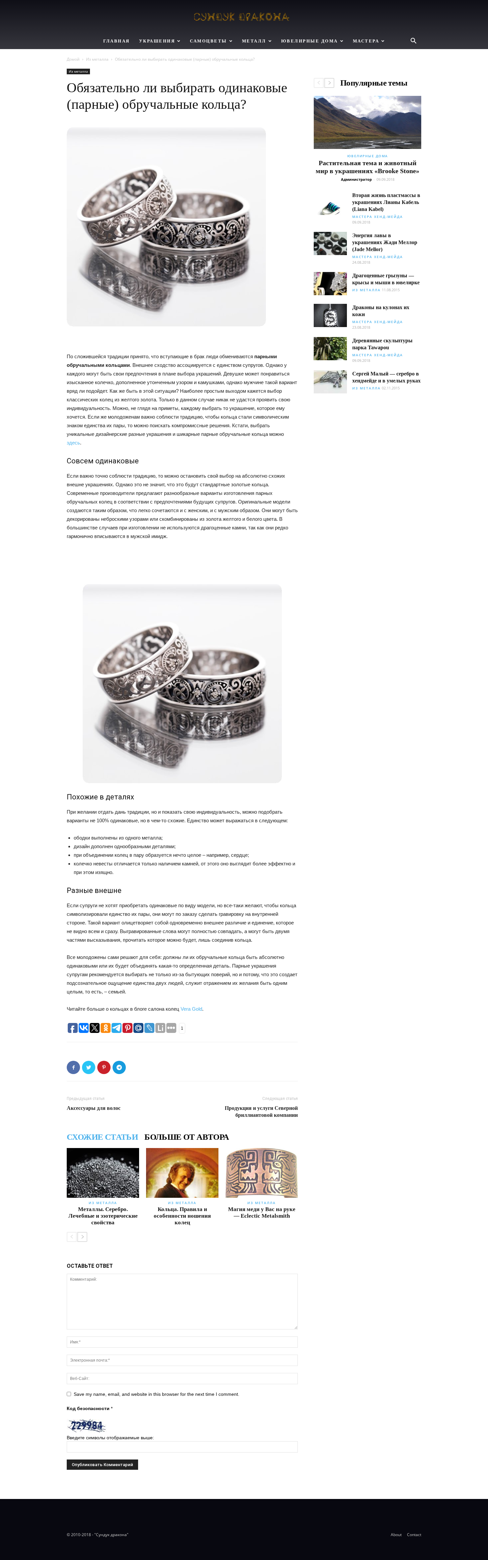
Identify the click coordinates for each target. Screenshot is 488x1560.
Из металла (97, 59)
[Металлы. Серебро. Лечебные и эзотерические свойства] (103, 1173)
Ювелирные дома (309, 40)
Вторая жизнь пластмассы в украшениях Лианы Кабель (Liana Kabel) (386, 202)
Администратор (356, 179)
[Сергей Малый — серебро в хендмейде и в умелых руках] (330, 381)
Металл (254, 40)
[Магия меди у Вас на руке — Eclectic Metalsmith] (261, 1173)
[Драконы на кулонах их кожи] (330, 315)
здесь (73, 442)
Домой (73, 59)
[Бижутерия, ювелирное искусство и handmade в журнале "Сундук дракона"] (244, 17)
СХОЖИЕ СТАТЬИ (102, 1137)
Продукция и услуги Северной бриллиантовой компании (261, 1111)
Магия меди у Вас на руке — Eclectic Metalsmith (261, 1212)
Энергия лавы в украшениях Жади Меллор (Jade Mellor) (384, 242)
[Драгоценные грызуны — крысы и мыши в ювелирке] (330, 283)
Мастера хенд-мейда (377, 216)
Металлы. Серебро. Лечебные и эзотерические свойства (103, 1216)
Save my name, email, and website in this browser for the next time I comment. (156, 1394)
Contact (414, 1534)
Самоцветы (208, 40)
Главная (116, 40)
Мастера (366, 40)
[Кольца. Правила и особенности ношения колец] (182, 1173)
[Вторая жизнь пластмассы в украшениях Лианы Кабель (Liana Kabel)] (330, 203)
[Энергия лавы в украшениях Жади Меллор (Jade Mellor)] (330, 243)
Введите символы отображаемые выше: (110, 1437)
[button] (413, 41)
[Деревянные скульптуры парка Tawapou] (330, 348)
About (396, 1534)
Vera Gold (191, 1009)
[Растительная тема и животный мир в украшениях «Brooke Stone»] (367, 122)
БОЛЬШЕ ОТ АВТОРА (186, 1137)
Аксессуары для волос (94, 1108)
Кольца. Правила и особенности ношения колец (182, 1216)
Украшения (157, 40)
